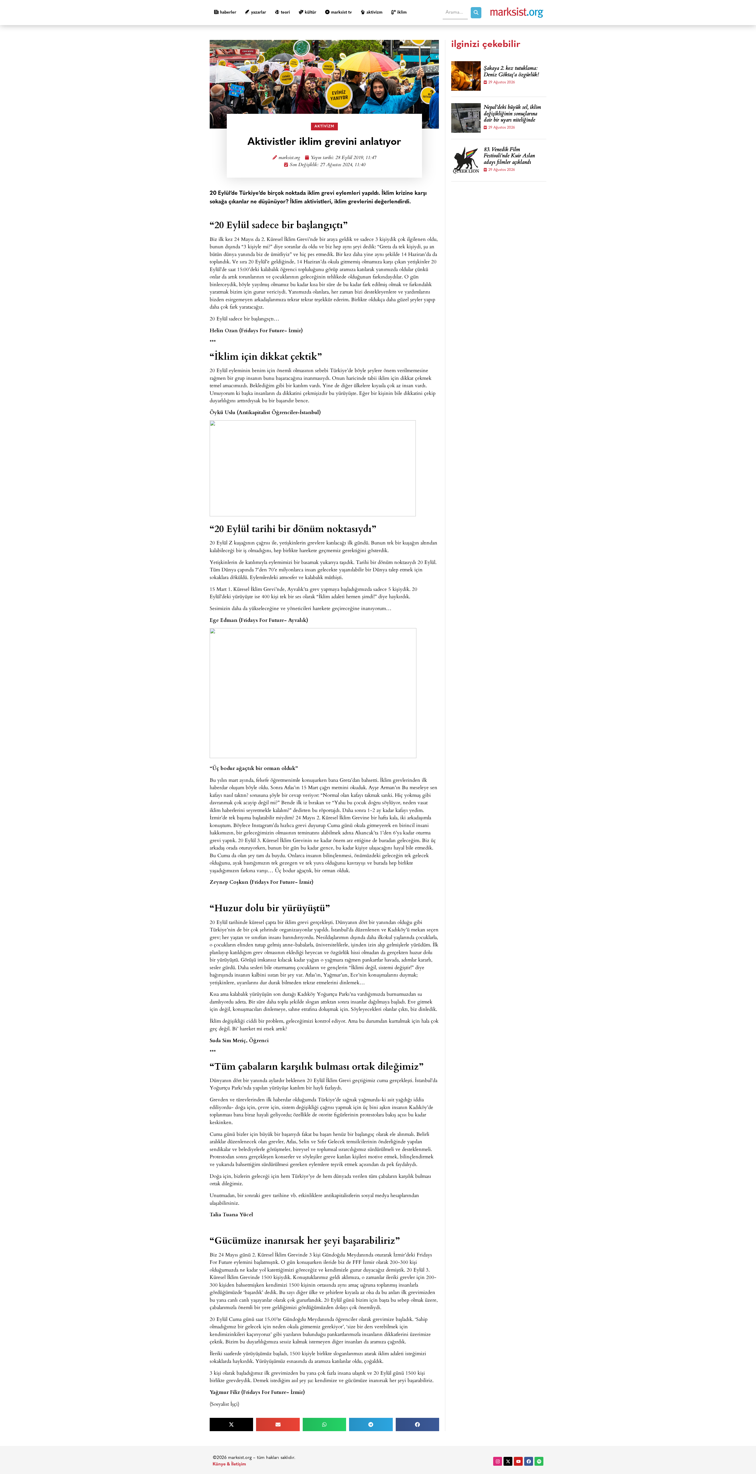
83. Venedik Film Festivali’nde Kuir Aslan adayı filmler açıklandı (509, 156)
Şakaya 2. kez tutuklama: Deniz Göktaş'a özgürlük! (511, 72)
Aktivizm (374, 12)
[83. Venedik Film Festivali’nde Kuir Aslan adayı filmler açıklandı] (466, 160)
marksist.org (289, 158)
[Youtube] (518, 1461)
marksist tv (341, 12)
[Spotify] (539, 1461)
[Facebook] (528, 1461)
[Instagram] (497, 1461)
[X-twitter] (508, 1461)
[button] (231, 1424)
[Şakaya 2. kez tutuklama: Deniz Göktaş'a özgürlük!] (466, 76)
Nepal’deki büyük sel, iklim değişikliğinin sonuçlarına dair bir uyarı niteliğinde (512, 114)
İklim (402, 12)
